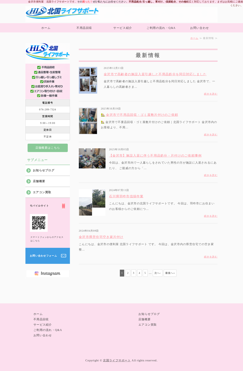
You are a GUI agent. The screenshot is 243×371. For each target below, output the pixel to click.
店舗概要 (39, 181)
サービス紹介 (122, 27)
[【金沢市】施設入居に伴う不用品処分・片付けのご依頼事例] (92, 165)
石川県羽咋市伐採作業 (126, 196)
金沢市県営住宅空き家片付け (101, 237)
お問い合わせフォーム (43, 255)
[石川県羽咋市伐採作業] (92, 212)
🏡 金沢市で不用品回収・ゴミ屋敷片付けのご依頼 (139, 115)
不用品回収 (84, 27)
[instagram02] (47, 275)
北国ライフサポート (117, 360)
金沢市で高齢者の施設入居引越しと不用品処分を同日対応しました (155, 74)
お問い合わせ (199, 27)
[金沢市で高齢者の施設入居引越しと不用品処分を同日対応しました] (89, 90)
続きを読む (211, 94)
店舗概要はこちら (47, 147)
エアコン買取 (42, 192)
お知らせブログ (43, 170)
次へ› (157, 273)
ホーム (46, 27)
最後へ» (170, 273)
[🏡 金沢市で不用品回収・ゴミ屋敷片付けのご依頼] (88, 131)
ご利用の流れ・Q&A (161, 27)
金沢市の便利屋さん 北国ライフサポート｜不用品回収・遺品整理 (62, 14)
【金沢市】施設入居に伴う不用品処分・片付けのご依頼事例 (155, 155)
